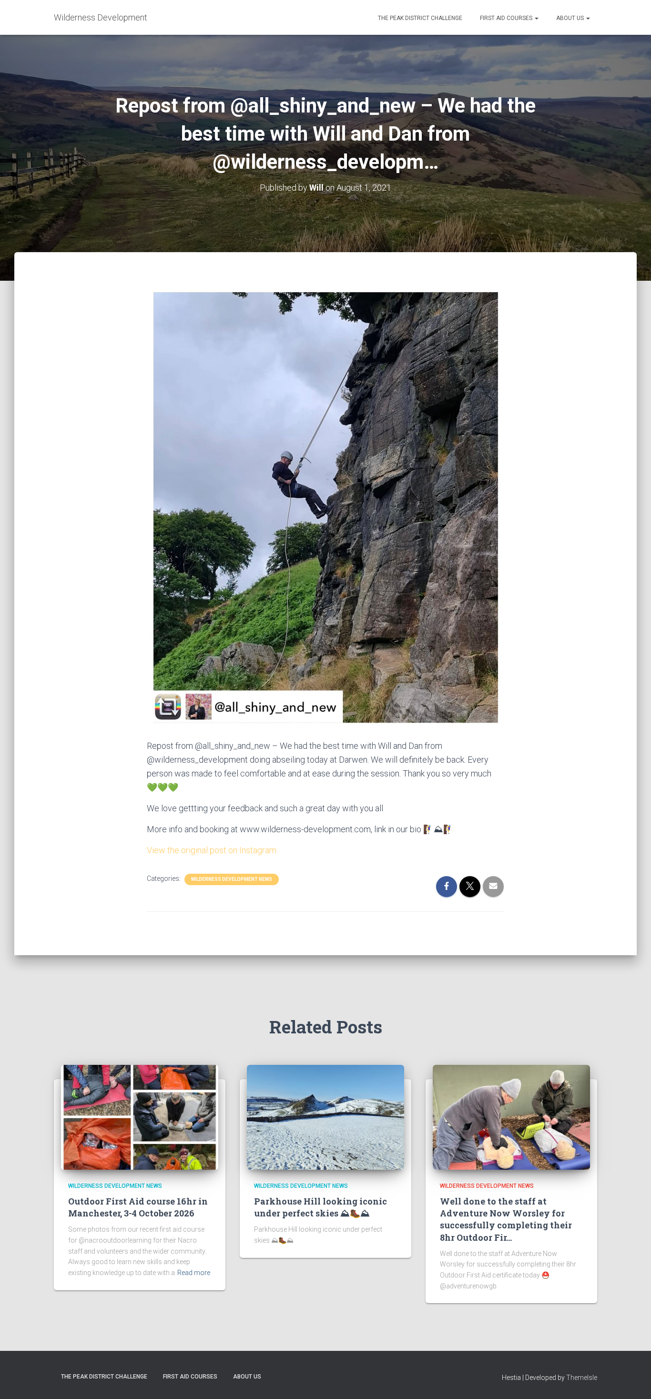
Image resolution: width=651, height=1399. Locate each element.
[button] (536, 18)
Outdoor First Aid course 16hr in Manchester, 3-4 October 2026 (138, 1207)
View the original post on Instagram (211, 850)
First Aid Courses (506, 18)
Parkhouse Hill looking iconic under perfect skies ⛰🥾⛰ (320, 1207)
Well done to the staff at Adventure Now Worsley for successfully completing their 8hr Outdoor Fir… (506, 1219)
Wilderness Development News (231, 879)
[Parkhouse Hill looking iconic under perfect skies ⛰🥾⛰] (325, 1116)
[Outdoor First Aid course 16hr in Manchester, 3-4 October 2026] (139, 1116)
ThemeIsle (581, 1377)
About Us (570, 18)
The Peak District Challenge (419, 18)
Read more (193, 1272)
